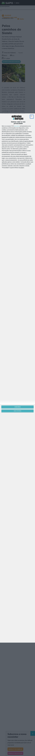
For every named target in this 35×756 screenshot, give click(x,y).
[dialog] (17, 378)
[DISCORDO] (31, 116)
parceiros (17, 126)
